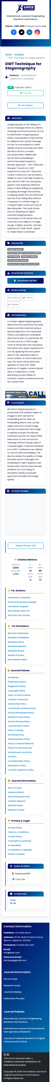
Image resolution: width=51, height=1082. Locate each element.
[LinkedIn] (29, 32)
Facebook (15, 297)
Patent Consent (16, 854)
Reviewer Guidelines (18, 637)
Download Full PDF (27, 280)
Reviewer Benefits (17, 646)
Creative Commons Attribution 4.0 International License (22, 1063)
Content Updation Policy (21, 769)
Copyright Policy (16, 690)
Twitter (29, 297)
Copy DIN (26, 93)
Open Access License (19, 695)
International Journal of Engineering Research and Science (23, 1020)
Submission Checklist (19, 597)
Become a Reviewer (18, 633)
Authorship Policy (17, 703)
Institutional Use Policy (20, 752)
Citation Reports (17, 801)
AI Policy (12, 756)
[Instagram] (37, 32)
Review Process (16, 655)
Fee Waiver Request (18, 606)
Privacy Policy (15, 827)
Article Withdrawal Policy (21, 712)
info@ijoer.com (12, 952)
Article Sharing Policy (19, 721)
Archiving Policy (16, 734)
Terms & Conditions (18, 832)
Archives (19, 54)
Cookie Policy (15, 836)
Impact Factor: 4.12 (26, 545)
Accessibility (14, 845)
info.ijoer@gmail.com (15, 960)
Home (8, 54)
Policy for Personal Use (20, 747)
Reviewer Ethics (16, 642)
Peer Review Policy (17, 659)
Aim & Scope (14, 787)
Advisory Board (16, 792)
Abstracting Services (19, 796)
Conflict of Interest (18, 699)
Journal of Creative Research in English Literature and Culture (24, 1040)
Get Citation (27, 105)
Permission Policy (17, 765)
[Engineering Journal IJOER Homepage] (25, 8)
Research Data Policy (19, 717)
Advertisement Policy (19, 739)
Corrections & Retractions (22, 708)
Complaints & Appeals (20, 849)
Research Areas (16, 809)
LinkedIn (14, 304)
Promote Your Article (19, 615)
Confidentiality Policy (19, 761)
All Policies (13, 677)
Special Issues (15, 805)
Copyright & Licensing (19, 840)
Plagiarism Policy (17, 686)
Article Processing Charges (22, 602)
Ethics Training (15, 730)
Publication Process (14, 998)
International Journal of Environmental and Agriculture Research (24, 1030)
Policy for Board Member (21, 743)
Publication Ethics (17, 681)
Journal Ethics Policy (18, 725)
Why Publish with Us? (19, 610)
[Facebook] (14, 32)
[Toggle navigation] (6, 42)
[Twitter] (21, 32)
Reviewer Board (16, 650)
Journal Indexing (12, 991)
